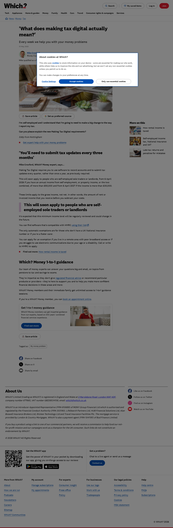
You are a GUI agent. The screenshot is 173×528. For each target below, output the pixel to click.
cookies (55, 63)
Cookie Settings (49, 81)
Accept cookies (76, 81)
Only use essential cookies (114, 81)
